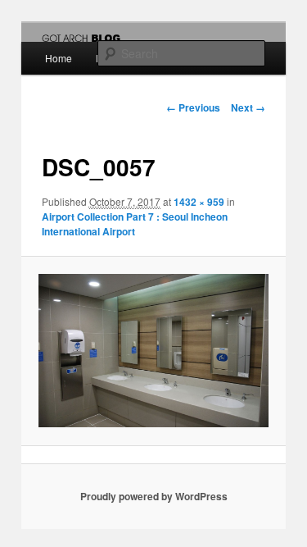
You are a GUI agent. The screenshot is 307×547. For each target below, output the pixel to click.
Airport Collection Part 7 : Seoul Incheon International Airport (135, 224)
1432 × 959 (199, 201)
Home (58, 58)
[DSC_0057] (153, 351)
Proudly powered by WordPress (154, 496)
